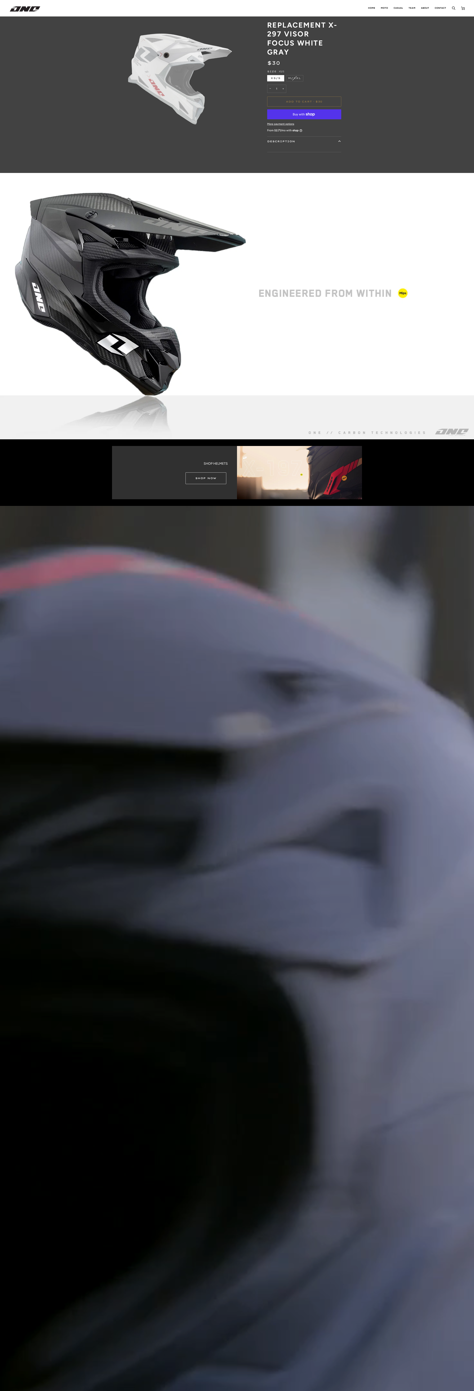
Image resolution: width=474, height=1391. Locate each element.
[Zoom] (119, 138)
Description (281, 141)
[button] (384, 8)
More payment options (280, 124)
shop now (205, 478)
